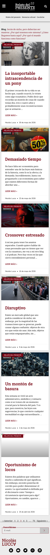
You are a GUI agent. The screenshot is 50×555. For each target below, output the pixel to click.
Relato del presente (13, 17)
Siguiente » (42, 520)
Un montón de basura (19, 386)
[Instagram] (33, 550)
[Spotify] (11, 550)
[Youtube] (18, 550)
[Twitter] (25, 550)
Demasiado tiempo (23, 159)
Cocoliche (40, 17)
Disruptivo (15, 308)
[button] (45, 6)
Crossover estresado (24, 235)
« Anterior (8, 520)
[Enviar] (44, 530)
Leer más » (11, 115)
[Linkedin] (40, 550)
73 (34, 520)
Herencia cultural (29, 17)
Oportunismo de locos (20, 467)
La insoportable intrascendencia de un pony (23, 78)
